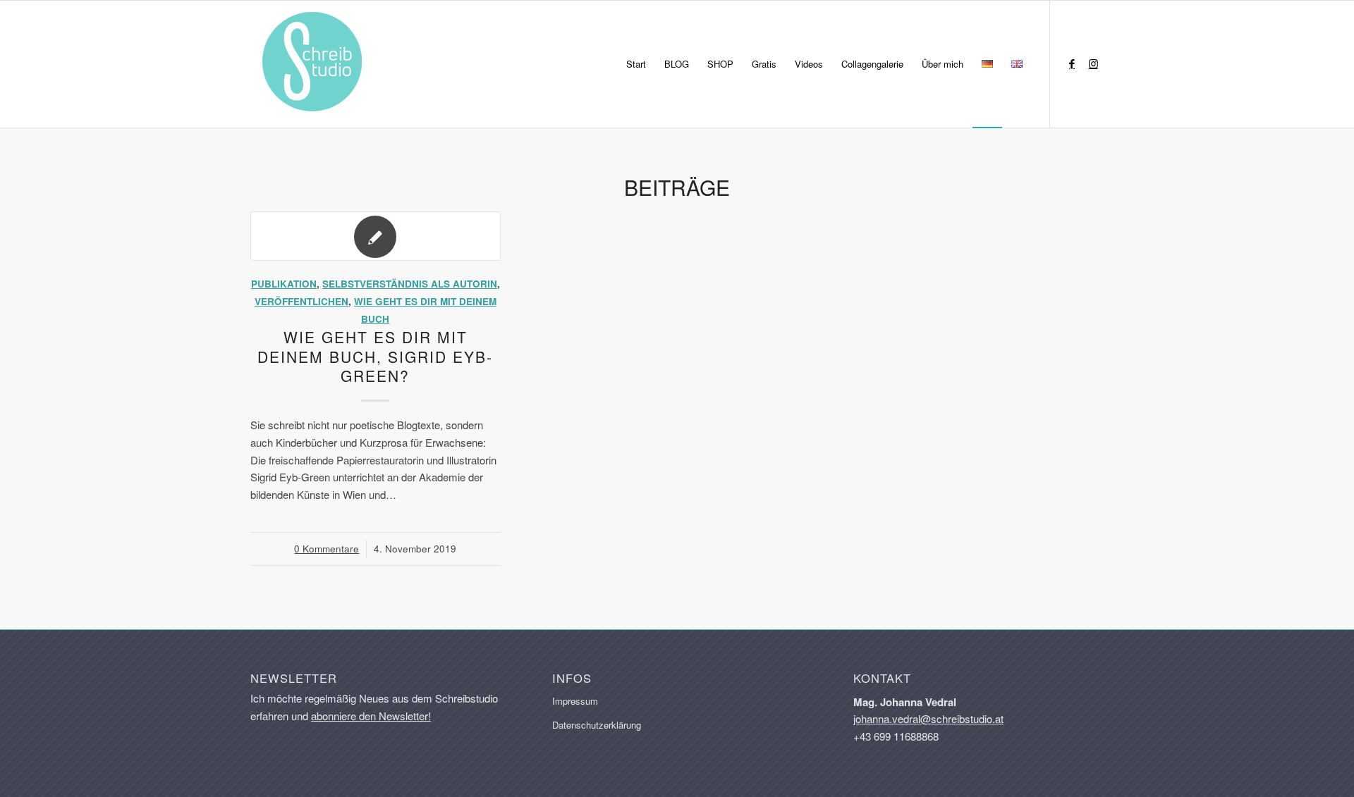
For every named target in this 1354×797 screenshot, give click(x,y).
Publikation (284, 283)
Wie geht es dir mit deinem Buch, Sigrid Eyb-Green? (375, 356)
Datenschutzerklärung (596, 724)
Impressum (575, 701)
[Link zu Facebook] (1071, 63)
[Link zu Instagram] (1093, 63)
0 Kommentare (326, 548)
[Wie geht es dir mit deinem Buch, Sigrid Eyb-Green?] (375, 236)
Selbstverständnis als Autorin (409, 283)
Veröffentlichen (301, 301)
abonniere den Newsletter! (371, 715)
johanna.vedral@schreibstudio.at (928, 718)
